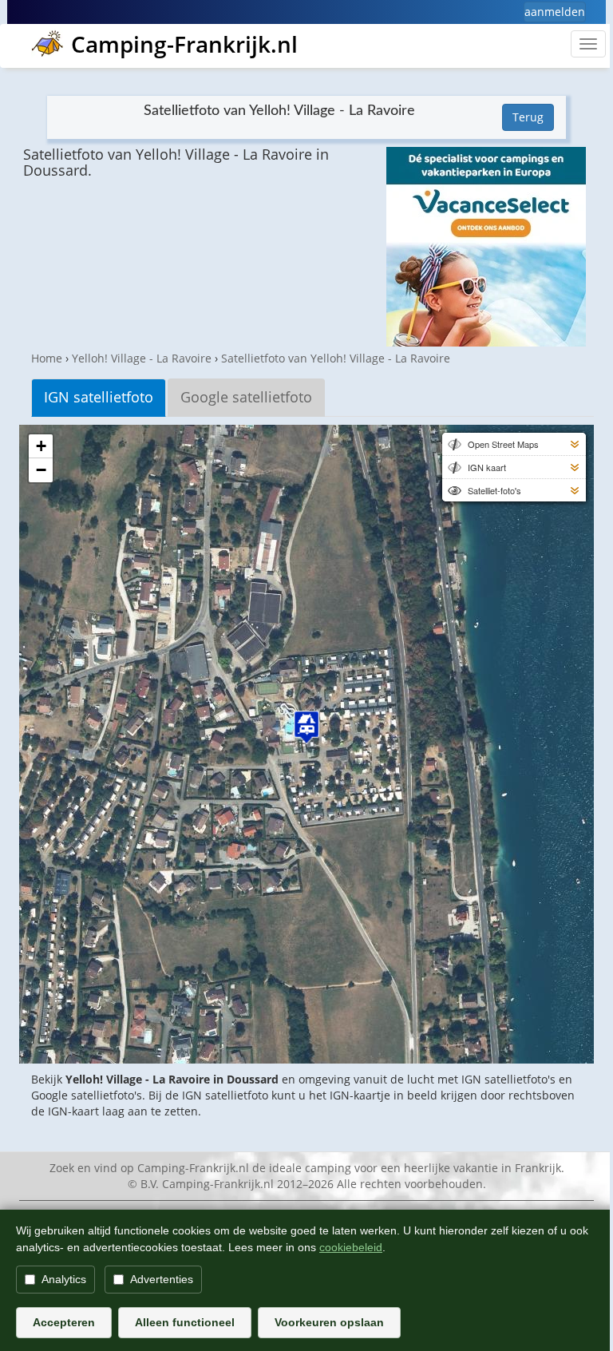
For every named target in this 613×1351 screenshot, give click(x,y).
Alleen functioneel (185, 1322)
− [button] (41, 470)
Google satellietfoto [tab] (246, 396)
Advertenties (161, 1279)
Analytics (64, 1279)
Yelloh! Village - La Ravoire (142, 358)
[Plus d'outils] (575, 444)
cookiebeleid (350, 1247)
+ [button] (41, 446)
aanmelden (554, 11)
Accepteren (64, 1322)
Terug (528, 117)
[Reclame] (486, 247)
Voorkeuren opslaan (329, 1322)
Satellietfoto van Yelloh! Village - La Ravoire (335, 358)
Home (46, 358)
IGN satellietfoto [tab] (98, 396)
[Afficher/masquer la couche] (453, 444)
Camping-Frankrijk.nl (184, 44)
